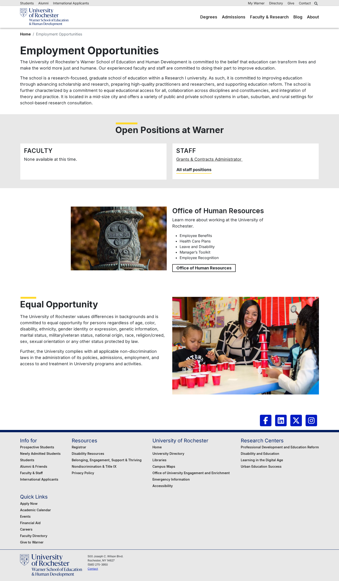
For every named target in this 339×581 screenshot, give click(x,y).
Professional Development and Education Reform (280, 447)
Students (27, 3)
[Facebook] (265, 420)
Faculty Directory (33, 536)
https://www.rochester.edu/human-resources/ (119, 238)
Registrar (79, 447)
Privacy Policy (83, 473)
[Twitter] (296, 420)
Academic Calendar (35, 510)
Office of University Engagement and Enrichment (191, 473)
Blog (297, 17)
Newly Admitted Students (40, 453)
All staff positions (193, 169)
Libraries (159, 460)
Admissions (233, 17)
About (313, 17)
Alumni (43, 3)
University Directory (168, 453)
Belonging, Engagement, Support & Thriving (107, 460)
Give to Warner (32, 542)
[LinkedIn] (281, 420)
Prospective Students (37, 447)
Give (291, 3)
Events (25, 516)
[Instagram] (311, 420)
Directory (276, 3)
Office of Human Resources (204, 268)
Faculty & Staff (31, 473)
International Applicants (71, 3)
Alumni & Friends (33, 466)
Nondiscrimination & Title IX (94, 466)
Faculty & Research (269, 17)
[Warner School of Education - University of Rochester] (44, 17)
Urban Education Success (261, 466)
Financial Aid (30, 523)
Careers (26, 529)
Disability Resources (88, 453)
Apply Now (29, 503)
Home (25, 34)
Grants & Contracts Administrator (209, 159)
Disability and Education (260, 453)
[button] (316, 3)
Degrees (208, 17)
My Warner (256, 3)
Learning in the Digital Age (262, 460)
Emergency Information (171, 479)
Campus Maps (163, 466)
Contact (305, 3)
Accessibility (162, 486)
